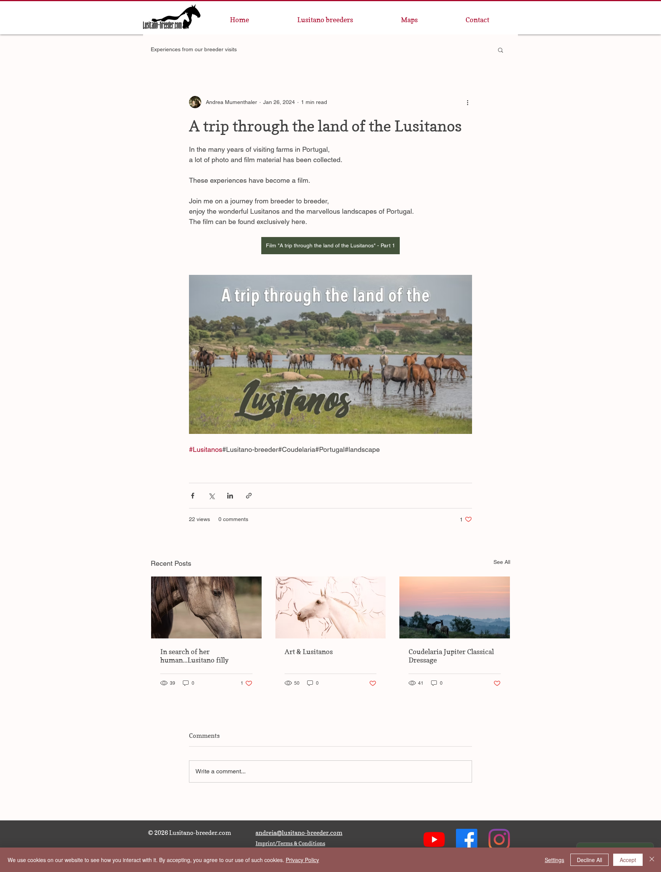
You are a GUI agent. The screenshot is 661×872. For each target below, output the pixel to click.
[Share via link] (248, 495)
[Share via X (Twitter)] (211, 495)
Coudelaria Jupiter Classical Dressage (451, 656)
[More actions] (467, 102)
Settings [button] (554, 860)
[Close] (651, 860)
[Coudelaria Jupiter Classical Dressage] (454, 607)
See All (501, 562)
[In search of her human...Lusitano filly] (206, 607)
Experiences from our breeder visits (194, 49)
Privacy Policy (302, 860)
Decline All (589, 860)
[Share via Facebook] (192, 495)
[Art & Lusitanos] (330, 607)
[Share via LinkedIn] (230, 495)
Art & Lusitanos (309, 652)
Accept (628, 860)
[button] (500, 50)
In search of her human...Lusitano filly (194, 656)
